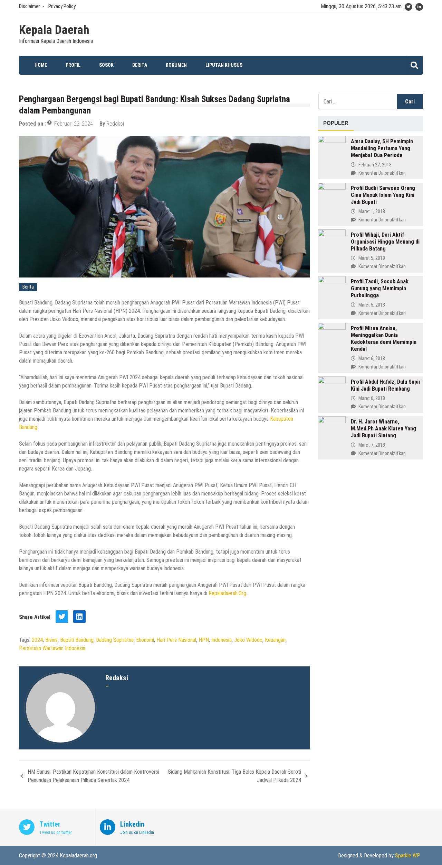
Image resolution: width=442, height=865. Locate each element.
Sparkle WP (407, 855)
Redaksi (115, 123)
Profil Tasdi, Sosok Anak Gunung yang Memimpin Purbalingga (380, 288)
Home (41, 65)
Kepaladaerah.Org (227, 593)
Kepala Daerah (54, 30)
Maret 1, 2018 (371, 211)
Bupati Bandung (77, 640)
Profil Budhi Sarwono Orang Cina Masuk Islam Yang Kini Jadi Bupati (383, 195)
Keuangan (275, 640)
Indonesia (221, 640)
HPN (204, 640)
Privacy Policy (62, 6)
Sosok (106, 65)
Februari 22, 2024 (73, 123)
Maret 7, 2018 (371, 445)
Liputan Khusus (223, 65)
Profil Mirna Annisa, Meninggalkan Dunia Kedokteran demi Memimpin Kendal (383, 338)
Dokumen (176, 65)
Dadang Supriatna (115, 640)
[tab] (336, 123)
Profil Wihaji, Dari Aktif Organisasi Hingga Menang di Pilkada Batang (385, 241)
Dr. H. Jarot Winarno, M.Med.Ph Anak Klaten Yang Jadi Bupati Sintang (383, 428)
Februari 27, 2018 (375, 164)
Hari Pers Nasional (176, 640)
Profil (73, 65)
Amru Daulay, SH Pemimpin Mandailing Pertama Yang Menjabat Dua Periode (382, 148)
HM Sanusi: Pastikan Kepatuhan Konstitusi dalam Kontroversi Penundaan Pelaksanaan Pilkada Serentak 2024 (93, 775)
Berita (139, 65)
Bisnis (51, 640)
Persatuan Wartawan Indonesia (52, 648)
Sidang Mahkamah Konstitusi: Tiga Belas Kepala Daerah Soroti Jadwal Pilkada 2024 (234, 775)
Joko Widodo (248, 640)
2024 (37, 640)
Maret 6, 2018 (371, 358)
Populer (335, 123)
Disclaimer (29, 6)
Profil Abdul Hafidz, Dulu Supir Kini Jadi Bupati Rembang (386, 385)
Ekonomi (145, 640)
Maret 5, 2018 (371, 258)
